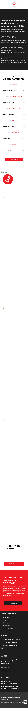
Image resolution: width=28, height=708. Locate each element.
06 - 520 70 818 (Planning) (10, 642)
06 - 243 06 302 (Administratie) (11, 639)
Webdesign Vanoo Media (6, 702)
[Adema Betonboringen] (14, 4)
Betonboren (6, 617)
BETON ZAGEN (9, 102)
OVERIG (6, 138)
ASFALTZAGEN (9, 126)
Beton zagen (6, 620)
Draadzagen (6, 623)
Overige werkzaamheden (10, 628)
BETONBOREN (9, 90)
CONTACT (7, 150)
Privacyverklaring (17, 702)
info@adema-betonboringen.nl (11, 645)
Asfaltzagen (6, 625)
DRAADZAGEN (9, 114)
